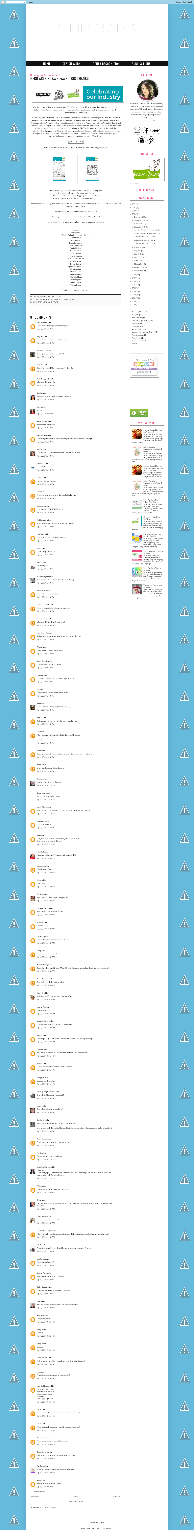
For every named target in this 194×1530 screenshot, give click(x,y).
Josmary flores (42, 322)
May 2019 (138, 257)
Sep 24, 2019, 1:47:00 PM (45, 385)
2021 (134, 208)
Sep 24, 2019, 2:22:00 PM (45, 442)
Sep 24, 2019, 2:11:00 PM (45, 428)
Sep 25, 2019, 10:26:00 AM (46, 999)
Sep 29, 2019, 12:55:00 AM (46, 1416)
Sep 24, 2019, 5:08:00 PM (45, 625)
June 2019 (138, 254)
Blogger (101, 1522)
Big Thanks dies (80, 112)
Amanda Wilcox (42, 1021)
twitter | (51, 297)
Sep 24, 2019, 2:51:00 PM (45, 484)
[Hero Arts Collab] (76, 142)
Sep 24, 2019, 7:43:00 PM (45, 724)
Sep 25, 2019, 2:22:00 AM (46, 887)
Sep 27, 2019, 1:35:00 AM (46, 1308)
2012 (134, 295)
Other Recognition (106, 63)
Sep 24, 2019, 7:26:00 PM (45, 710)
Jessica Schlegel (42, 435)
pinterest (60, 297)
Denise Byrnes (42, 591)
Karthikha (40, 464)
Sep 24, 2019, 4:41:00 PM (45, 555)
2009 (134, 305)
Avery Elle (135, 315)
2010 (134, 301)
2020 (134, 211)
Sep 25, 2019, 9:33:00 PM (45, 1145)
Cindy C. (40, 993)
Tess (38, 1372)
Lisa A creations (42, 1217)
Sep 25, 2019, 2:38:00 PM (45, 1098)
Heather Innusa (42, 351)
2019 (134, 214)
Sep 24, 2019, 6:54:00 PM (45, 682)
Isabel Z (40, 548)
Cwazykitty (41, 937)
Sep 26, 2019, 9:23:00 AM (46, 1237)
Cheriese (40, 894)
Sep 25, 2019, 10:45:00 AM (46, 1014)
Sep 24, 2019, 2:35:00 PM (45, 456)
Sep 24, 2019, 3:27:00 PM (45, 527)
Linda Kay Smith (43, 605)
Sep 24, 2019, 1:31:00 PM (45, 357)
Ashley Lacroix (42, 661)
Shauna (39, 478)
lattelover (40, 922)
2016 (134, 281)
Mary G (39, 1035)
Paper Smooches (137, 335)
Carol (39, 732)
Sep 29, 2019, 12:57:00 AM (46, 1430)
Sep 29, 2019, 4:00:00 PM (45, 1487)
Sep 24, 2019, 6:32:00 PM (45, 654)
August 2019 (138, 247)
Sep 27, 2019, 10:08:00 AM (46, 1322)
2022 (134, 204)
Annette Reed (42, 1273)
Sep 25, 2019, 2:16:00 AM (46, 872)
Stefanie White (42, 619)
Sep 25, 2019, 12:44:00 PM (46, 1084)
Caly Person (94, 217)
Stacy (39, 407)
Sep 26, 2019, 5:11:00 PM (45, 1265)
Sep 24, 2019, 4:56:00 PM (45, 583)
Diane (39, 835)
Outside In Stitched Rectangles (44, 120)
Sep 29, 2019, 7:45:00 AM (46, 1473)
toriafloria (40, 1259)
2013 (134, 291)
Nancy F (40, 1330)
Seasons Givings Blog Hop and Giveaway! (152, 431)
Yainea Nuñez (75, 285)
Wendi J (40, 765)
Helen (39, 1200)
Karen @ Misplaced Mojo (46, 1092)
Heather (39, 449)
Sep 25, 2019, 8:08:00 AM (46, 929)
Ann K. (39, 1480)
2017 (134, 278)
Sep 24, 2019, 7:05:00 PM (45, 696)
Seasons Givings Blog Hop (152, 466)
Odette (39, 1245)
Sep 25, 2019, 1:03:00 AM (46, 858)
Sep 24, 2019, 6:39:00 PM (45, 668)
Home (47, 63)
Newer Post (35, 1497)
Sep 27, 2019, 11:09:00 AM (46, 1336)
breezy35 (40, 562)
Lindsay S (40, 1007)
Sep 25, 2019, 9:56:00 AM (46, 985)
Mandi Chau (41, 807)
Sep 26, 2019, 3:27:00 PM (45, 1251)
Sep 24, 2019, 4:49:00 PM (45, 569)
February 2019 (139, 267)
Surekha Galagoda (43, 1167)
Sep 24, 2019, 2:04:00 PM (45, 414)
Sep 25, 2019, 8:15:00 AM (46, 943)
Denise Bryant (42, 1438)
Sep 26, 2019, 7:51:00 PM (45, 1280)
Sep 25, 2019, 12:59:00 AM (46, 844)
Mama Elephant (137, 329)
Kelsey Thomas (42, 1139)
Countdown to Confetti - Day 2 (144, 240)
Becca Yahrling (42, 965)
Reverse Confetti (137, 341)
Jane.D (39, 1301)
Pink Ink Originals (97, 28)
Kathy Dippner (42, 1287)
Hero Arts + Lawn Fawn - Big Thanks (147, 230)
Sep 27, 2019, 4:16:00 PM (45, 1364)
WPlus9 (134, 344)
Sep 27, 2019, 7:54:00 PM (45, 1378)
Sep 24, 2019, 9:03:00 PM (45, 771)
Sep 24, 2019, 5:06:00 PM (45, 611)
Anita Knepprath (43, 379)
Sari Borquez (41, 520)
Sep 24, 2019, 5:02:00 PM (45, 597)
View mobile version (76, 1501)
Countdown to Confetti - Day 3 (144, 237)
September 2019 (140, 227)
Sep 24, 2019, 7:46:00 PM (45, 743)
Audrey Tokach (68, 235)
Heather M (40, 1120)
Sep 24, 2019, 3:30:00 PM (45, 541)
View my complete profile (147, 121)
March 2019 (138, 264)
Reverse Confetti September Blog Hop (147, 233)
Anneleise (40, 779)
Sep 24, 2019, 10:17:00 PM (46, 785)
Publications (141, 63)
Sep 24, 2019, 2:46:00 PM (45, 470)
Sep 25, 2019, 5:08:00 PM (45, 1112)
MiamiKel (40, 852)
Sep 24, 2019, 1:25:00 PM (45, 329)
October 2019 (139, 224)
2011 (134, 298)
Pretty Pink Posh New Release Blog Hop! (150, 501)
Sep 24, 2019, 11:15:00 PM (46, 814)
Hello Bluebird (137, 323)
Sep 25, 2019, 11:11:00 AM (46, 1028)
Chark (39, 1106)
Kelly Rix (40, 337)
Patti (38, 689)
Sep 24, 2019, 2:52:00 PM (45, 498)
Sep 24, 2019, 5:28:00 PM (45, 639)
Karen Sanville (42, 421)
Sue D (39, 1153)
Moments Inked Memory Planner (143, 332)
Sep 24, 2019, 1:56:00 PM (45, 399)
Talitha (39, 647)
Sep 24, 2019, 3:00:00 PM (45, 512)
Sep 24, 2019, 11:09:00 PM (46, 800)
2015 (134, 285)
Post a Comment (39, 1492)
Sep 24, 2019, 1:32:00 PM (45, 371)
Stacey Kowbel (42, 1358)
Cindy (39, 951)
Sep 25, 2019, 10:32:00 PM (46, 1159)
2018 (134, 275)
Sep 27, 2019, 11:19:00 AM (46, 1350)
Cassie (39, 1410)
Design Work (72, 63)
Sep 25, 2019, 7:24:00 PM (45, 1131)
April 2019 (138, 261)
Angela (39, 393)
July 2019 (137, 251)
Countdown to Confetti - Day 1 (144, 243)
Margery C (41, 1078)
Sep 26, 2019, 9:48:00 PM (45, 1294)
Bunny (39, 704)
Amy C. (39, 718)
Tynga (39, 880)
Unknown (40, 506)
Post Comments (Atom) (47, 1507)
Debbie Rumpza (42, 979)
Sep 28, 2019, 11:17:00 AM (46, 1402)
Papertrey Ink (136, 338)
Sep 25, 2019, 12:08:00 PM (46, 1070)
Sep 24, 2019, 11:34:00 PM (46, 828)
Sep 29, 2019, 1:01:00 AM (46, 1444)
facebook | (42, 297)
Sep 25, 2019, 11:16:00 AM (46, 1056)
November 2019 (140, 220)
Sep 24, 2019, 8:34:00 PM (45, 757)
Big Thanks (99, 110)
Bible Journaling (137, 318)
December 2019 (139, 217)
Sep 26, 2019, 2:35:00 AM (46, 1192)
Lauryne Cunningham (45, 1231)
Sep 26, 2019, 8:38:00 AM (46, 1209)
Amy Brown (41, 1315)
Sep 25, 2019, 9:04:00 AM (46, 957)
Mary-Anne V (42, 633)
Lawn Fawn (57, 110)
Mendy (39, 751)
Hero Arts (89, 107)
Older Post (116, 1497)
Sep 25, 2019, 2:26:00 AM (46, 901)
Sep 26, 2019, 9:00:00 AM (46, 1223)
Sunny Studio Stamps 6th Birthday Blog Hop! (152, 535)
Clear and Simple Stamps (140, 321)
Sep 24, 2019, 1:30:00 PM (45, 343)
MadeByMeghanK (43, 577)
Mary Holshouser (43, 1386)
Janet (39, 492)
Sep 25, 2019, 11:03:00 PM (46, 1178)
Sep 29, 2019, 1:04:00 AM (46, 1458)
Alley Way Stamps (138, 312)
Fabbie (39, 1186)
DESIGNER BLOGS (105, 1529)
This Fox (40, 1466)
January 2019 (139, 271)
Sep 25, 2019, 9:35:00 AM (46, 971)
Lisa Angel (40, 534)
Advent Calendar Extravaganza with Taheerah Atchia (152, 449)
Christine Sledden (43, 908)
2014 (134, 288)
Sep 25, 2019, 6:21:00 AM (46, 915)
